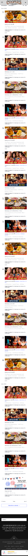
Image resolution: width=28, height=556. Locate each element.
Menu (9, 546)
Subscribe (8, 548)
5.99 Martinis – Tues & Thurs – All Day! (14, 52)
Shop (5, 546)
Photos (17, 546)
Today (14, 501)
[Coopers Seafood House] (14, 2)
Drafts (12, 546)
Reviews (22, 546)
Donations (19, 548)
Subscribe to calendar (13, 505)
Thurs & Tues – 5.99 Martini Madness (14, 120)
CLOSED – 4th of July (10, 493)
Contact (14, 548)
